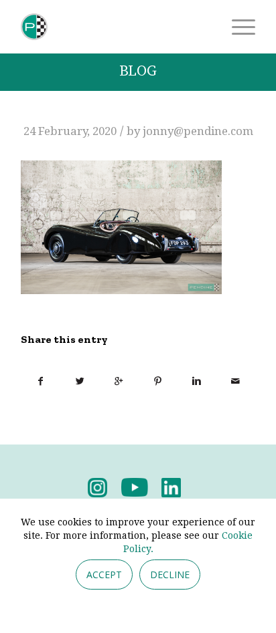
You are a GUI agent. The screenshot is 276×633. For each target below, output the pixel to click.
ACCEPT (104, 574)
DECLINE (170, 574)
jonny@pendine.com (198, 131)
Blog (138, 71)
